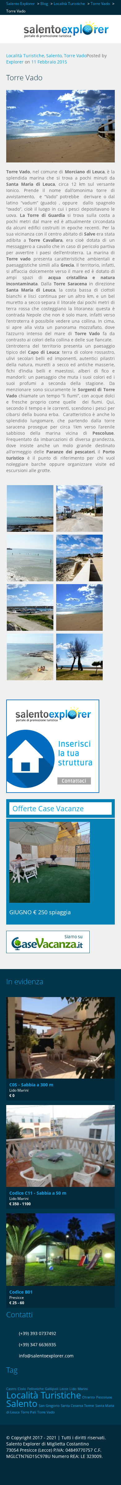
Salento (54, 56)
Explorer (15, 62)
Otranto (88, 1397)
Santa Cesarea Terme (77, 1405)
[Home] (66, 29)
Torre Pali (28, 1412)
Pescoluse (104, 1397)
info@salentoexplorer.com (46, 1356)
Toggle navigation (11, 30)
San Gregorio (49, 1405)
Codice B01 (21, 1292)
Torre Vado (75, 56)
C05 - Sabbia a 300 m (31, 1085)
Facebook (8, 1471)
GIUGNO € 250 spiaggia (40, 912)
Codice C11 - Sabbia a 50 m (37, 1193)
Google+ (21, 1471)
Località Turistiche (25, 56)
